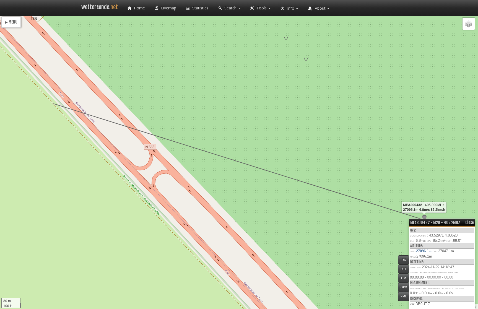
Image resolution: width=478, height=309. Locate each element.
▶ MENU (11, 22)
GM (403, 278)
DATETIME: (417, 262)
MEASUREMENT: (420, 283)
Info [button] (290, 8)
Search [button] (230, 8)
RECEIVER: (416, 299)
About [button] (320, 8)
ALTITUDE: (416, 246)
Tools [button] (261, 8)
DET (404, 269)
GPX (404, 287)
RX (404, 259)
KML (404, 296)
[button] (469, 24)
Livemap (168, 8)
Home (139, 8)
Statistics (199, 8)
